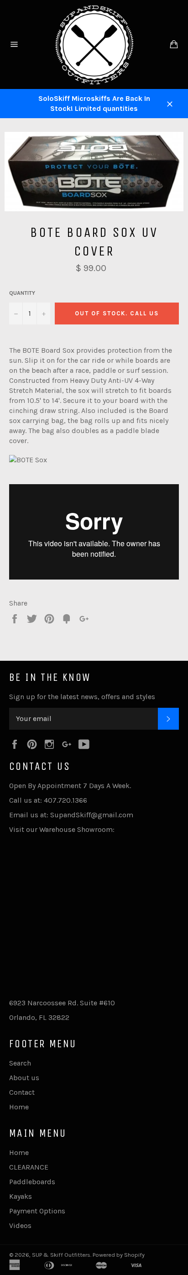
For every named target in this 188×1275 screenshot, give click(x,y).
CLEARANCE (28, 1167)
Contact (22, 1092)
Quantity (22, 293)
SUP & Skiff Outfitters (61, 1254)
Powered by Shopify (119, 1254)
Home (19, 1107)
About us (24, 1077)
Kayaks (20, 1196)
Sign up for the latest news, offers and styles (82, 696)
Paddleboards (32, 1181)
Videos (20, 1225)
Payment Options (37, 1211)
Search (20, 1063)
